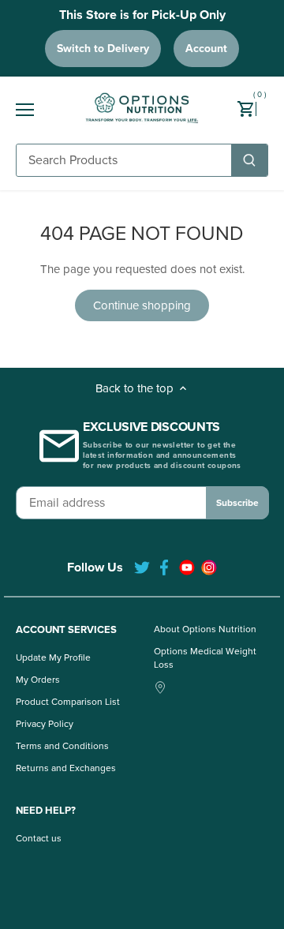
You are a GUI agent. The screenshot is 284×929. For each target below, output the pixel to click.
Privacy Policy (44, 724)
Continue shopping (142, 305)
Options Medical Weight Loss (205, 658)
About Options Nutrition (205, 629)
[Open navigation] (25, 109)
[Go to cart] (252, 109)
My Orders (38, 679)
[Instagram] (209, 567)
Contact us (39, 838)
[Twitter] (142, 567)
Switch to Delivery (103, 48)
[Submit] (249, 160)
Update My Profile (53, 657)
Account (206, 48)
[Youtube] (187, 567)
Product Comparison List (68, 702)
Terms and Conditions (62, 746)
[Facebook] (164, 567)
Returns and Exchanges (66, 768)
